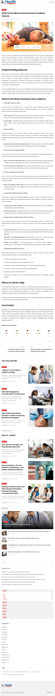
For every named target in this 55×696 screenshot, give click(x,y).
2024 (4, 605)
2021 (4, 614)
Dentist (3, 627)
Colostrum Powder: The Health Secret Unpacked (14, 584)
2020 (4, 617)
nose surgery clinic (35, 671)
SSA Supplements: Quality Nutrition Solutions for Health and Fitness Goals (29, 545)
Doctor (3, 629)
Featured (4, 634)
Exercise (4, 632)
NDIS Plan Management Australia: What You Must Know (13, 393)
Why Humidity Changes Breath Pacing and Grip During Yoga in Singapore (29, 531)
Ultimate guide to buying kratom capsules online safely (41, 350)
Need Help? (50, 692)
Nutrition (4, 652)
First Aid (4, 637)
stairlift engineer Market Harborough (22, 671)
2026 (4, 591)
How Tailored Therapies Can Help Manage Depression (12, 446)
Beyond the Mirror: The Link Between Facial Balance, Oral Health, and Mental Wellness (12, 467)
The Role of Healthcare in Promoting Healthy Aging (16, 350)
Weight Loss (5, 660)
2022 (4, 611)
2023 (4, 608)
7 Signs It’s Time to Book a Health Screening (11, 371)
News (3, 649)
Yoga (3, 662)
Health (4, 9)
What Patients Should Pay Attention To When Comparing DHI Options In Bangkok (13, 415)
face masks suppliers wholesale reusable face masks (13, 674)
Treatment (4, 657)
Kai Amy (23, 47)
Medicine (4, 647)
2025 (4, 602)
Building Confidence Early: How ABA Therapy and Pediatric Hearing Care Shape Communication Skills (13, 490)
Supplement (5, 655)
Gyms (3, 642)
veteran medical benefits (7, 671)
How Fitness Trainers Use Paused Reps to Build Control (23, 538)
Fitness (3, 639)
